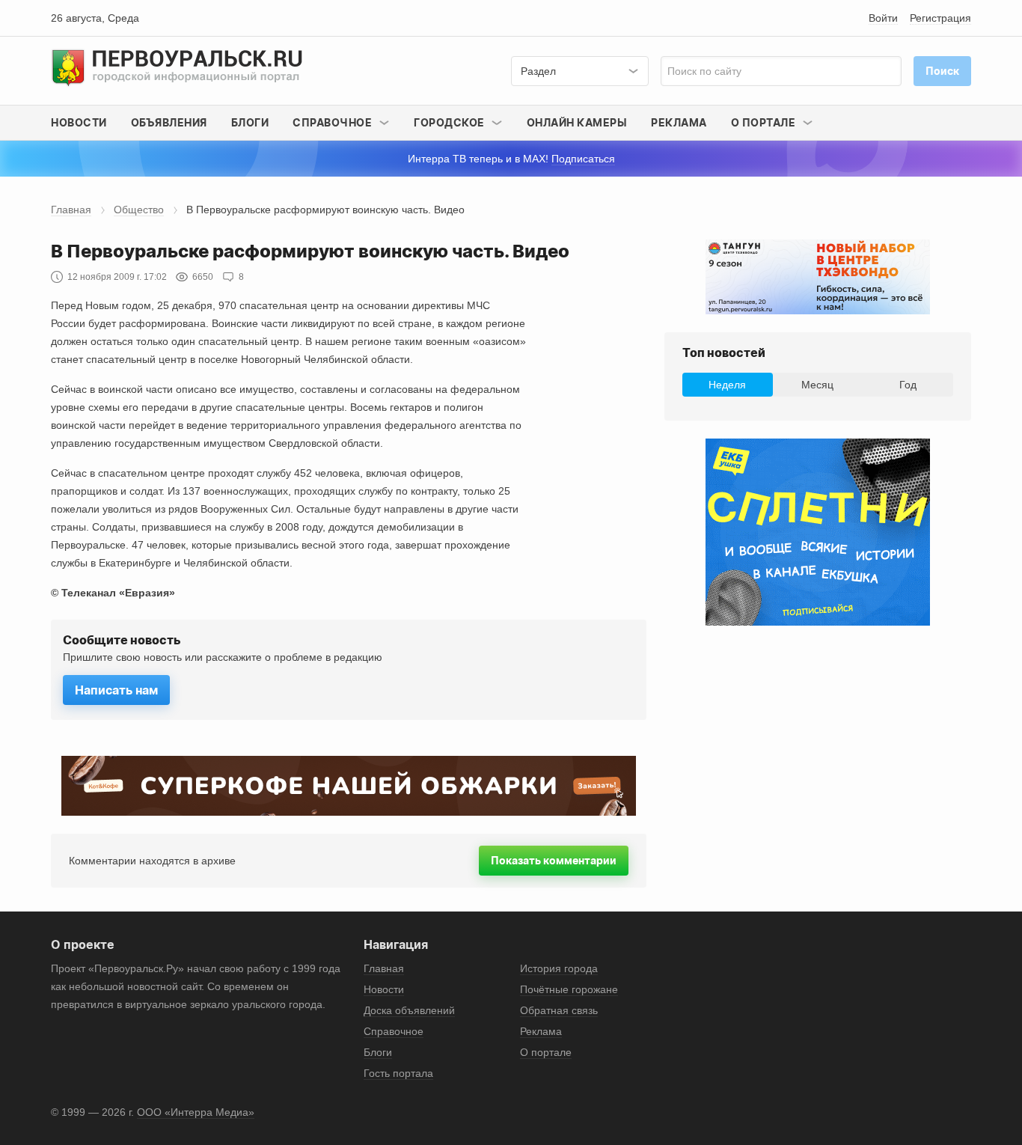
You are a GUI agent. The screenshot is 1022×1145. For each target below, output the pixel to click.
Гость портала (398, 1073)
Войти (883, 18)
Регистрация (940, 18)
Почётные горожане (569, 989)
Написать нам (116, 690)
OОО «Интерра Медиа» (195, 1112)
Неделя (727, 385)
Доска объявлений (409, 1010)
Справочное (393, 1031)
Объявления (169, 122)
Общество (139, 210)
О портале (546, 1052)
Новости (79, 122)
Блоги (250, 122)
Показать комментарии (553, 860)
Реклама (679, 122)
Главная (71, 210)
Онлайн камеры (577, 122)
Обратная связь (559, 1010)
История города (559, 968)
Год (908, 385)
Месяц (817, 385)
